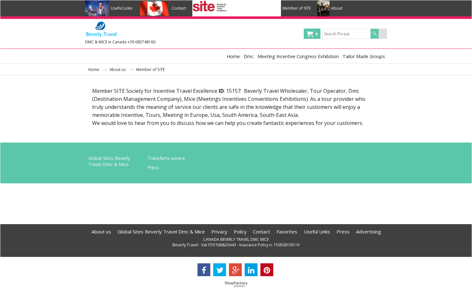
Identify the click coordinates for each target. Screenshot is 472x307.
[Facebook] (203, 269)
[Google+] (235, 269)
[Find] (375, 34)
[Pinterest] (266, 269)
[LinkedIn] (251, 269)
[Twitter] (219, 269)
